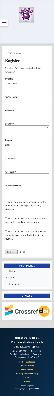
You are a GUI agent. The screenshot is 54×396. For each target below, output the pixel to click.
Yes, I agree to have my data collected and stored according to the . (26, 206)
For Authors (11, 277)
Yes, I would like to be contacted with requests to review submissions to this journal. (25, 235)
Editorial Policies (27, 366)
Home (9, 53)
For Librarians (12, 284)
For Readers (11, 271)
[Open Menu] (4, 22)
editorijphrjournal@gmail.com (27, 388)
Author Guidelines (27, 362)
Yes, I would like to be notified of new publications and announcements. (25, 220)
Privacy (27, 381)
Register (11, 252)
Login (22, 252)
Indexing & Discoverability (27, 373)
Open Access (27, 370)
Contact (27, 377)
